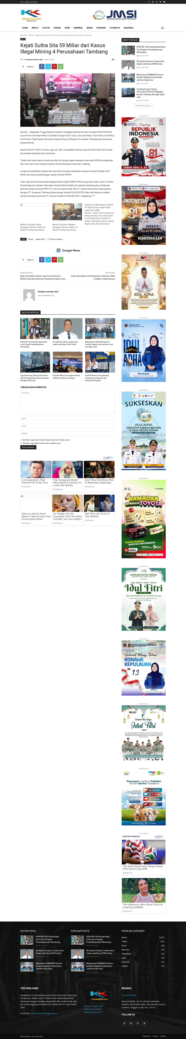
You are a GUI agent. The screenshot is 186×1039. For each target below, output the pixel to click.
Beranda (23, 35)
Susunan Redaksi (129, 995)
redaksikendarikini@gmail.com (44, 1013)
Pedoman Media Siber (93, 1006)
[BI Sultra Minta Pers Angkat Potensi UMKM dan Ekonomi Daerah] (68, 362)
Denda (30, 239)
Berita (31, 35)
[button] (162, 28)
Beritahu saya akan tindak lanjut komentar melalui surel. (46, 440)
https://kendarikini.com (46, 295)
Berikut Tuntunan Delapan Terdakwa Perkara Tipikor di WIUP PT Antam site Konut (65, 227)
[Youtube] (164, 2)
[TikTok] (137, 1023)
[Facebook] (149, 2)
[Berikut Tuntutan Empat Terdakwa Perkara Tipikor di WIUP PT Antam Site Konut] (35, 211)
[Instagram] (152, 2)
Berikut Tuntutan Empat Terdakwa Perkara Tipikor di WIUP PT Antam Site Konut (32, 227)
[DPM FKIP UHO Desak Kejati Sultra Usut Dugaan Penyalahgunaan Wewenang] (35, 328)
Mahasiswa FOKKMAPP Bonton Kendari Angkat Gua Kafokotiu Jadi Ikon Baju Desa (99, 344)
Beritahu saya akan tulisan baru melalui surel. (42, 443)
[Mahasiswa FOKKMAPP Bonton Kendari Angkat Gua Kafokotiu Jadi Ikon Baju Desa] (100, 328)
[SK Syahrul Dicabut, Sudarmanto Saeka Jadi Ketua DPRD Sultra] (68, 328)
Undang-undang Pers (93, 1012)
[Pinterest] (54, 66)
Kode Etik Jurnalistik (92, 1009)
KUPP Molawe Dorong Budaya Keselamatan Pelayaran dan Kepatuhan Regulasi (97, 377)
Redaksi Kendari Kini (34, 59)
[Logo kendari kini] (42, 15)
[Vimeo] (160, 2)
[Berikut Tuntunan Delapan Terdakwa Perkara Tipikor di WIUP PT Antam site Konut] (67, 211)
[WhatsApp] (60, 66)
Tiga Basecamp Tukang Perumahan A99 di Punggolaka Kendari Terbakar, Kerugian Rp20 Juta (34, 377)
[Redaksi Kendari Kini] (22, 59)
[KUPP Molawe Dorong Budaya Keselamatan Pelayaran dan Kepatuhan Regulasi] (100, 362)
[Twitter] (156, 2)
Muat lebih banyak (143, 105)
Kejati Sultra (40, 239)
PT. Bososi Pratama (55, 239)
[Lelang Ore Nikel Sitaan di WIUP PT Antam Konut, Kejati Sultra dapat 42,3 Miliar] (101, 214)
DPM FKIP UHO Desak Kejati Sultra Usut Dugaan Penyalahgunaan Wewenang (33, 344)
